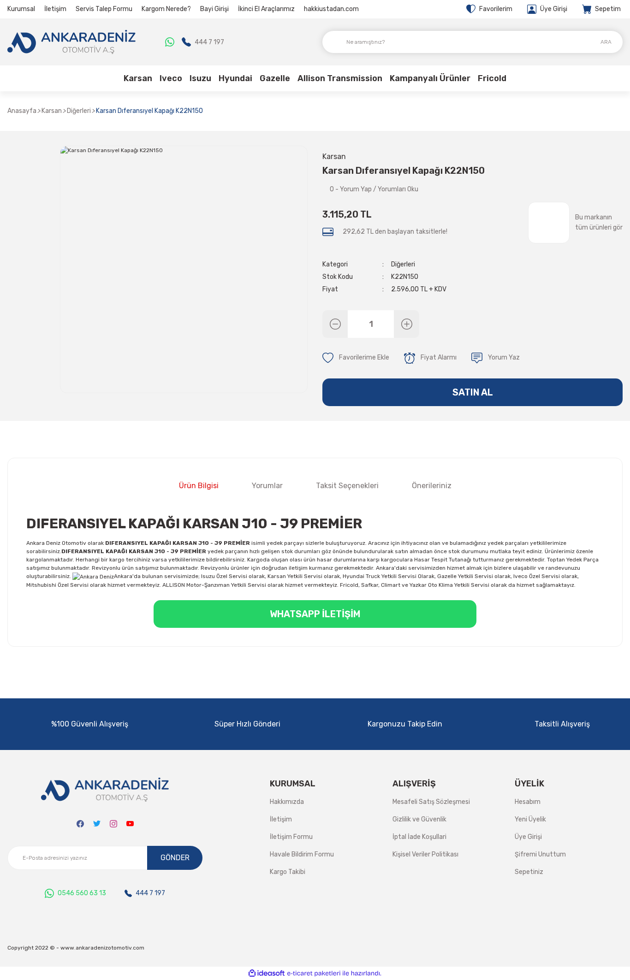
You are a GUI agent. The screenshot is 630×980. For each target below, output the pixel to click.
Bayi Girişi (214, 9)
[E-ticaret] (314, 973)
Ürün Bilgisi (199, 485)
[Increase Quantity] (406, 324)
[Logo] (71, 42)
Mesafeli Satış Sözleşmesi (431, 802)
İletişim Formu (291, 837)
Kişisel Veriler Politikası (425, 854)
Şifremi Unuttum (540, 854)
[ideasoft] (266, 973)
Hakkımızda (287, 802)
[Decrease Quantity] (335, 324)
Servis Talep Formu (104, 9)
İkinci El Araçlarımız (266, 9)
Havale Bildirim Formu (302, 854)
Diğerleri (403, 264)
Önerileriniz (432, 485)
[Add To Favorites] (355, 358)
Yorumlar (267, 485)
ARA (606, 42)
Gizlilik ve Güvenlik (419, 819)
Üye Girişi (528, 837)
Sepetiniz (529, 872)
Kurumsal (21, 9)
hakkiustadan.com (331, 9)
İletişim (55, 9)
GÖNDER (175, 857)
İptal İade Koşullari (419, 837)
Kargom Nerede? (166, 9)
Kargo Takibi (287, 872)
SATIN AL (472, 392)
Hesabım (528, 802)
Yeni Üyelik (530, 819)
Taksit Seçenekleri (347, 485)
